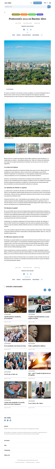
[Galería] (28, 119)
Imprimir (36, 23)
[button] (7, 314)
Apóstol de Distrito (26, 35)
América (19, 35)
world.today (39, 14)
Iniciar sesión (37, 2)
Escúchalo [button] (10, 89)
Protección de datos (20, 462)
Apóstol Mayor (36, 35)
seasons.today (32, 14)
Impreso (38, 462)
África (13, 35)
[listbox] (45, 3)
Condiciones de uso (30, 462)
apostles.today (16, 14)
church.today (24, 14)
